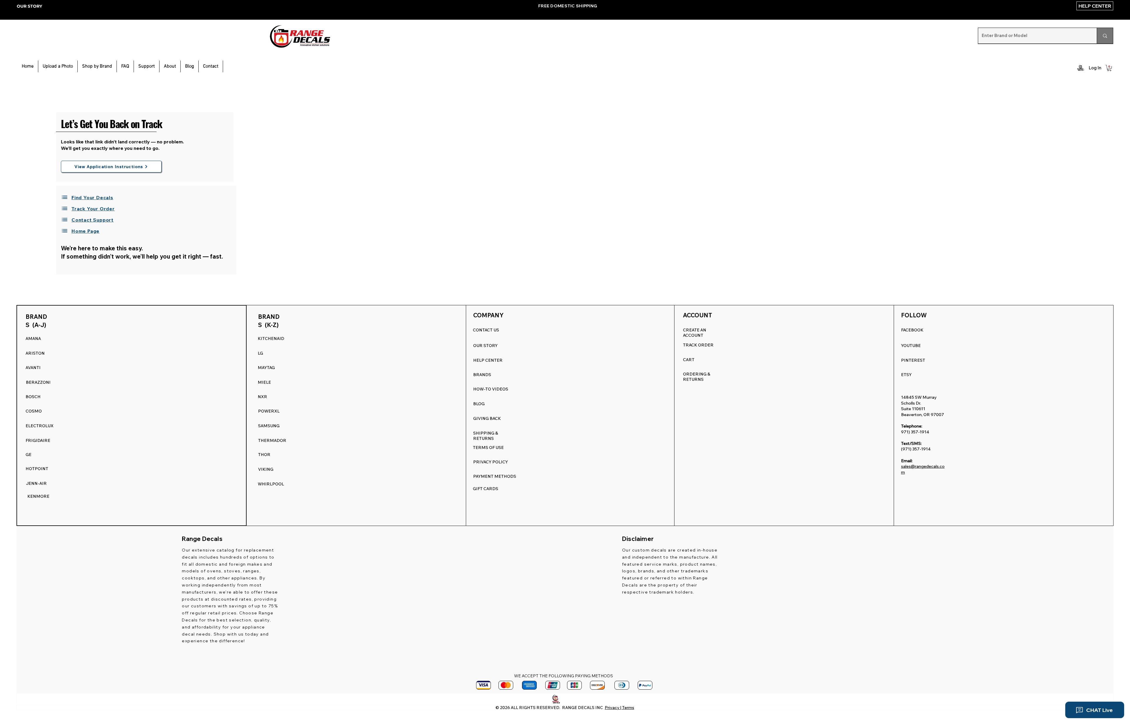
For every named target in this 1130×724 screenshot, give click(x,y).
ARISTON (35, 353)
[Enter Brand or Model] (1105, 35)
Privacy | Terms (619, 707)
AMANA (33, 338)
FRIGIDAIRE (38, 440)
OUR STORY (29, 6)
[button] (146, 66)
